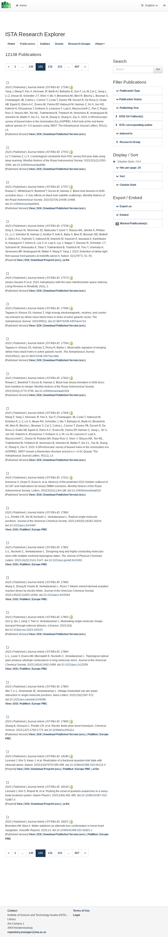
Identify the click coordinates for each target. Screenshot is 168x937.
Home (23, 5)
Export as (126, 206)
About (99, 43)
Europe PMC (39, 529)
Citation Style (128, 184)
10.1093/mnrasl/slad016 (86, 490)
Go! (158, 69)
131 (42, 66)
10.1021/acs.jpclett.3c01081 (65, 560)
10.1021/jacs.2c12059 (74, 664)
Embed (124, 214)
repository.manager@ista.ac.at (26, 932)
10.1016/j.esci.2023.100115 (26, 629)
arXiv (66, 260)
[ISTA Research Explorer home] (6, 5)
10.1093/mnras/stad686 (31, 164)
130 (31, 66)
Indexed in (126, 133)
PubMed (25, 529)
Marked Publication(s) (132, 223)
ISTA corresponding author (135, 125)
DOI (39, 134)
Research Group (130, 142)
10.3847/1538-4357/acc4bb (42, 356)
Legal (76, 915)
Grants (59, 43)
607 (77, 66)
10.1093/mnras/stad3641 (24, 203)
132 (50, 66)
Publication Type (130, 90)
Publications (27, 43)
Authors (45, 43)
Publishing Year (129, 107)
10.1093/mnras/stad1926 (54, 391)
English (150, 5)
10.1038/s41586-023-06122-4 (88, 764)
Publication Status (130, 99)
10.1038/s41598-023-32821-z (74, 830)
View (32, 134)
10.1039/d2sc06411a (61, 730)
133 (60, 66)
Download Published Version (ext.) (64, 134)
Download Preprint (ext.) (46, 260)
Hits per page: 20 (130, 167)
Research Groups (79, 43)
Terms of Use (81, 910)
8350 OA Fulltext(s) (131, 116)
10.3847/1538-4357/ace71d (69, 321)
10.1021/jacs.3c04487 (23, 525)
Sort (122, 176)
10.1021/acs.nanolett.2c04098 (28, 699)
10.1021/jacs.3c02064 (57, 594)
